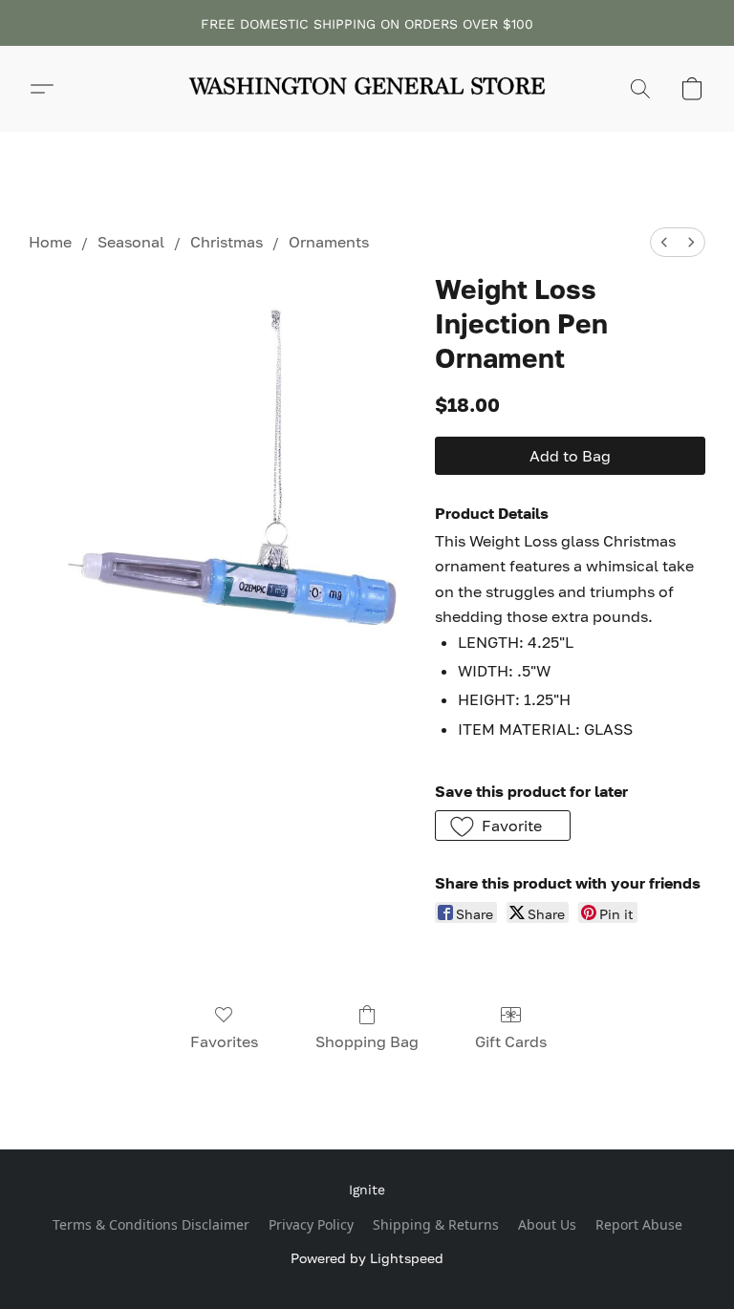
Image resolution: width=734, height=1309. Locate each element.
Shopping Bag (367, 1041)
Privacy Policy (311, 1224)
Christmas (226, 241)
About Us (547, 1224)
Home (50, 241)
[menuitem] (664, 242)
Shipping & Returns (436, 1224)
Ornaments (329, 241)
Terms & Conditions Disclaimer (151, 1224)
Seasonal (130, 241)
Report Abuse (638, 1224)
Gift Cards (511, 1041)
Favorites (224, 1041)
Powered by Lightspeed (367, 1258)
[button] (367, 88)
